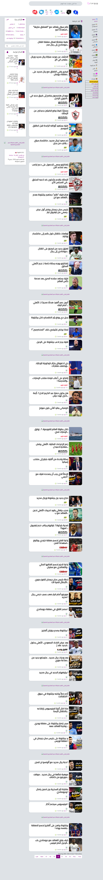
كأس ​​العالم (94, 69)
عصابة (21, 34)
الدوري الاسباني (94, 41)
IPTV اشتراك (95, 84)
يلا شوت (95, 86)
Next (42, 856)
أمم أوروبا (92, 65)
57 (62, 856)
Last (37, 856)
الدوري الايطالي (94, 46)
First (79, 856)
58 (58, 856)
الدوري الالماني (94, 51)
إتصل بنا (16, 155)
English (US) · (20, 152)
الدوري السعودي (94, 25)
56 (66, 856)
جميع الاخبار (94, 20)
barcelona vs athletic (22, 38)
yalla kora (22, 24)
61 (46, 856)
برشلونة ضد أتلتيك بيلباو (6, 38)
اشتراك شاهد (94, 90)
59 (54, 856)
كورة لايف (95, 97)
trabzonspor (21, 27)
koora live (95, 88)
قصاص (12, 24)
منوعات (93, 79)
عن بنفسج (21, 155)
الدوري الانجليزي (94, 35)
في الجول (11, 27)
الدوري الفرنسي (94, 56)
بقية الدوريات (95, 74)
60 (50, 856)
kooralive (95, 93)
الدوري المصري (94, 30)
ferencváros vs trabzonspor (14, 34)
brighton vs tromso (12, 31)
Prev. (74, 856)
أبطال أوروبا (94, 61)
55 (70, 856)
